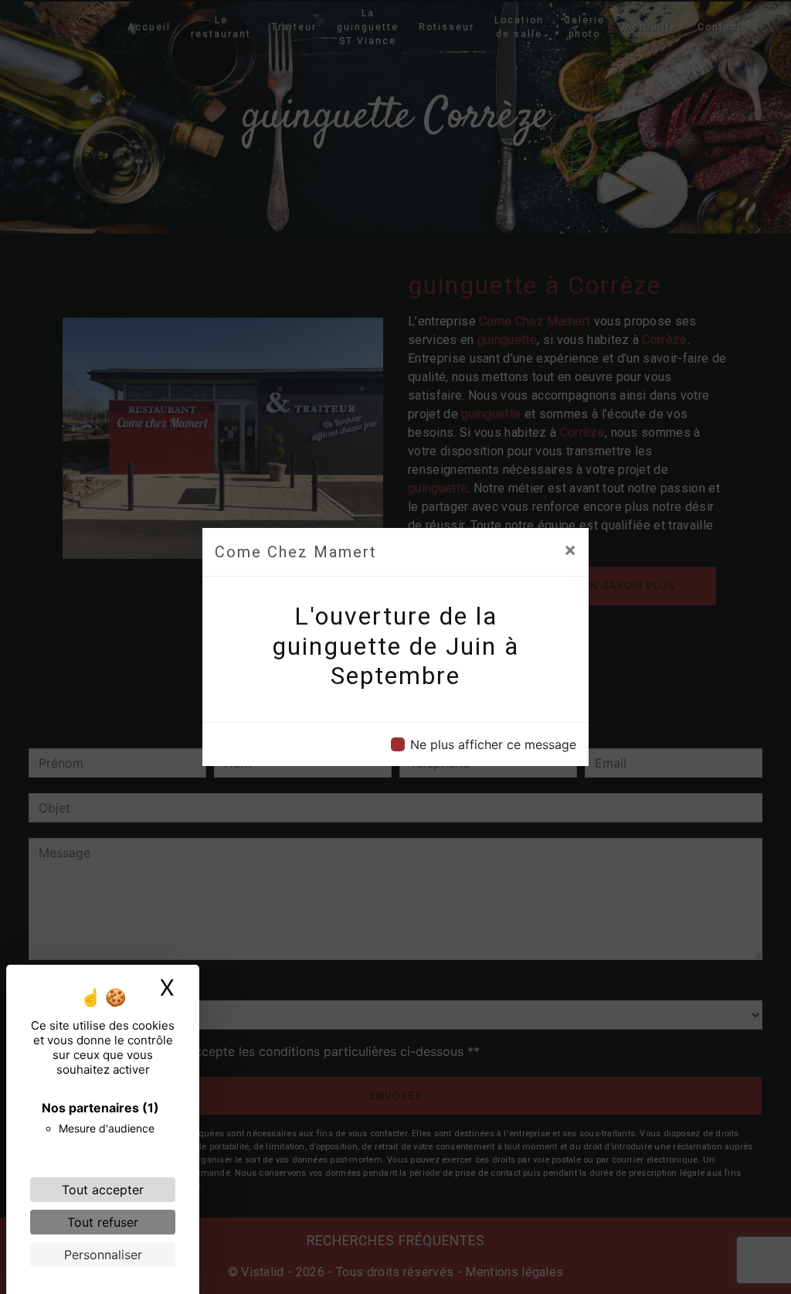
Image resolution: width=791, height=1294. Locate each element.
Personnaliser (103, 1254)
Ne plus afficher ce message (493, 744)
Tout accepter (103, 1189)
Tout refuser (102, 1222)
